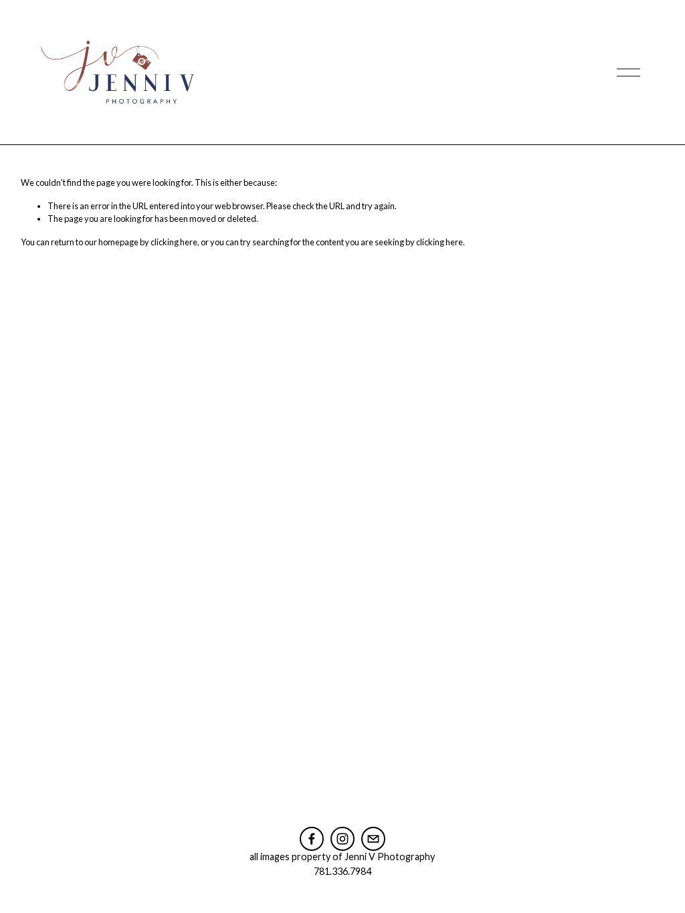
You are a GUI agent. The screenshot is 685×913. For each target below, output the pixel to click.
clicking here (174, 242)
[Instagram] (342, 839)
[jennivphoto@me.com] (373, 839)
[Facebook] (312, 839)
